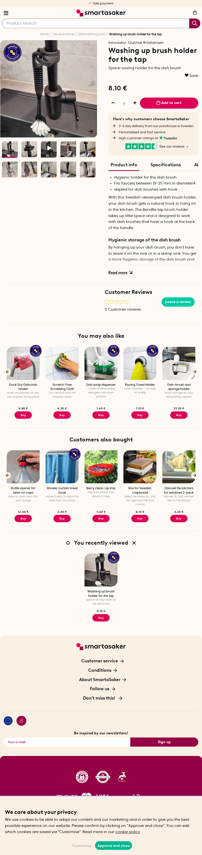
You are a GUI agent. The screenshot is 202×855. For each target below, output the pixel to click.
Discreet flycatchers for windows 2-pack (179, 490)
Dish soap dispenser (101, 384)
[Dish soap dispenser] (101, 363)
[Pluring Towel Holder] (139, 363)
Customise (81, 845)
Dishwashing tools (91, 34)
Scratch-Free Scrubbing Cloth (62, 386)
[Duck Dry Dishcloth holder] (23, 363)
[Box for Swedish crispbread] (139, 466)
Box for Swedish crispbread (140, 490)
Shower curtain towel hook (62, 490)
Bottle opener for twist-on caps (23, 490)
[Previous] (7, 372)
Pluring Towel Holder (140, 384)
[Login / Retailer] (19, 721)
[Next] (91, 131)
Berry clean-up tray (101, 488)
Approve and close (114, 845)
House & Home (63, 34)
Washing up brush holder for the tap (101, 593)
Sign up (164, 742)
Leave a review (178, 302)
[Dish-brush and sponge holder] (178, 363)
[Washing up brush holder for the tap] (101, 570)
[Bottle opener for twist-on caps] (23, 466)
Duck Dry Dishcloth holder (23, 386)
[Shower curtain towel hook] (62, 466)
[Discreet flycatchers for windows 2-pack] (178, 466)
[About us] (101, 777)
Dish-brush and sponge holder (179, 386)
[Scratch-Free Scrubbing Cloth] (62, 363)
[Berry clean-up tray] (101, 466)
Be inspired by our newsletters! (101, 733)
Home (44, 34)
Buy (23, 415)
